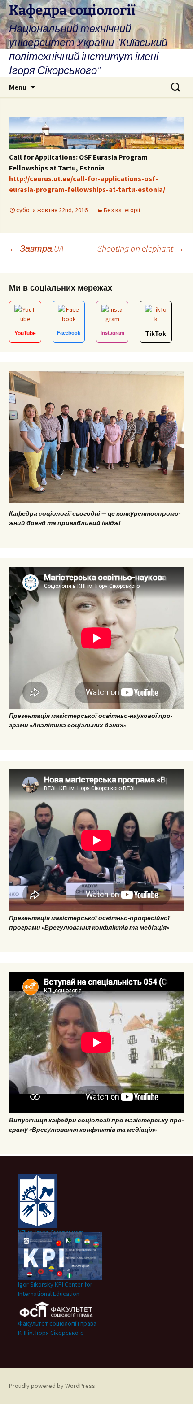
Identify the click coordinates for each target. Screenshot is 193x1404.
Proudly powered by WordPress (52, 1386)
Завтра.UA (36, 248)
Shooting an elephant (140, 248)
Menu (17, 87)
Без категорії (122, 210)
